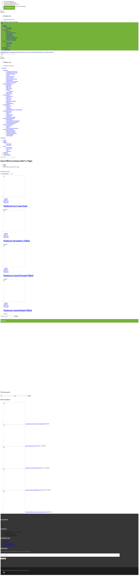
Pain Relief (8, 106)
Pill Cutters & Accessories (12, 128)
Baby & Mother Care (11, 32)
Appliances (8, 125)
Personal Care (9, 33)
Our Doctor (9, 27)
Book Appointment (9, 7)
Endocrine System (10, 76)
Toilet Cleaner (9, 135)
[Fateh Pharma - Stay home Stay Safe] (9, 21)
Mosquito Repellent (10, 131)
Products (5, 30)
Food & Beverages (10, 36)
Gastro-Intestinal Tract (11, 78)
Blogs (4, 141)
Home (4, 25)
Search (16, 316)
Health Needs (9, 35)
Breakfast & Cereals (10, 117)
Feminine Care (9, 96)
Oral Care (8, 99)
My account (9, 43)
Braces (7, 127)
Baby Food (8, 86)
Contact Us (6, 48)
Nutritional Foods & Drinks (12, 122)
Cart (7, 45)
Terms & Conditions (8, 543)
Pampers (11, 91)
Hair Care (8, 97)
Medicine (8, 31)
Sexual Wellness (10, 103)
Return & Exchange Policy (9, 544)
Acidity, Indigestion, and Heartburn (14, 109)
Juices (7, 113)
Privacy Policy (6, 542)
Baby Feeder (9, 88)
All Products (9, 42)
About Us (5, 47)
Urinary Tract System (11, 82)
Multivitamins (9, 119)
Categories (3, 68)
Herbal (7, 107)
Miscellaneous (9, 80)
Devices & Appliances (11, 38)
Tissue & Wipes (10, 134)
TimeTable (8, 29)
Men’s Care (8, 98)
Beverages (8, 112)
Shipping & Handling (8, 546)
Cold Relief (8, 108)
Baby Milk (8, 85)
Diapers (8, 90)
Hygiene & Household (11, 40)
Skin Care (8, 102)
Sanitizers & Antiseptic (11, 133)
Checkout (8, 46)
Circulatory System (10, 74)
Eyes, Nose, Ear (9, 77)
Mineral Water (9, 114)
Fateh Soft (9, 570)
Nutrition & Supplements (12, 37)
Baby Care (8, 87)
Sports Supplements (11, 123)
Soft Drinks (8, 115)
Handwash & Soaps (10, 130)
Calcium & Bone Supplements (13, 120)
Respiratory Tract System (12, 81)
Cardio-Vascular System (11, 71)
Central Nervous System (11, 72)
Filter (29, 395)
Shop (4, 41)
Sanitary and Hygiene (11, 101)
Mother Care (9, 93)
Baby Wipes (9, 92)
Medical (5, 26)
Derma (7, 75)
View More (3, 137)
